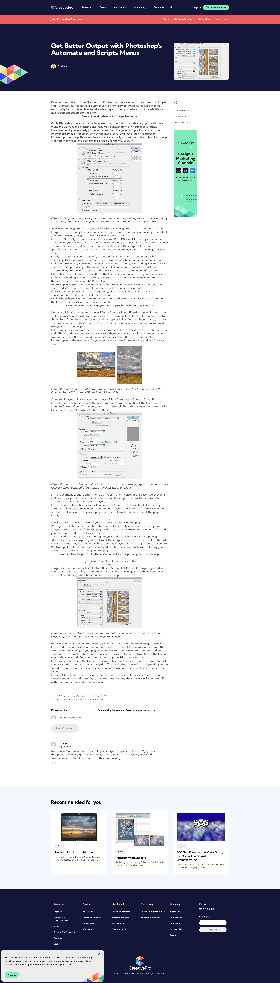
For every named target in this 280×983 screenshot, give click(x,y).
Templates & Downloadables (61, 919)
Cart (55, 944)
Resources (87, 7)
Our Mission (176, 918)
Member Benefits (120, 918)
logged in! (151, 710)
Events (103, 7)
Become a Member (121, 912)
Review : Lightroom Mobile (74, 852)
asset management (183, 110)
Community (140, 7)
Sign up (213, 930)
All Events (88, 912)
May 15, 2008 (64, 746)
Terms (173, 935)
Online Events (90, 923)
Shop (55, 926)
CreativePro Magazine (64, 932)
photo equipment (182, 122)
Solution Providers (150, 918)
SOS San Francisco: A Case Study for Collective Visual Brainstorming (200, 856)
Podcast (57, 938)
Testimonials (118, 923)
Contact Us (176, 929)
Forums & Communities (153, 912)
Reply (53, 763)
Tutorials (57, 912)
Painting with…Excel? (131, 857)
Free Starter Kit (119, 929)
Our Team (175, 923)
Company (159, 7)
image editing (180, 116)
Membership (120, 7)
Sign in (197, 7)
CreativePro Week (92, 918)
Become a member (216, 7)
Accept (12, 975)
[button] (98, 954)
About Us (175, 912)
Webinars (87, 929)
